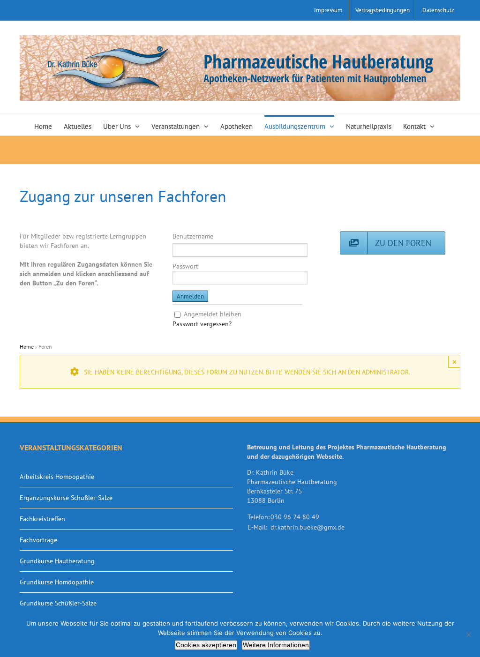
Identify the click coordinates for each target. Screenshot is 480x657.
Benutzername (192, 236)
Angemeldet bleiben (212, 314)
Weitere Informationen (276, 645)
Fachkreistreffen (42, 519)
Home (27, 346)
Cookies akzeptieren (206, 645)
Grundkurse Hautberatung (57, 561)
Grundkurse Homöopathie (57, 582)
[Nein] (468, 634)
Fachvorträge (38, 540)
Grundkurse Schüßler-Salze (58, 603)
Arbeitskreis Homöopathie (57, 476)
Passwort (185, 266)
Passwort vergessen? (202, 324)
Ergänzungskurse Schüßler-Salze (66, 497)
